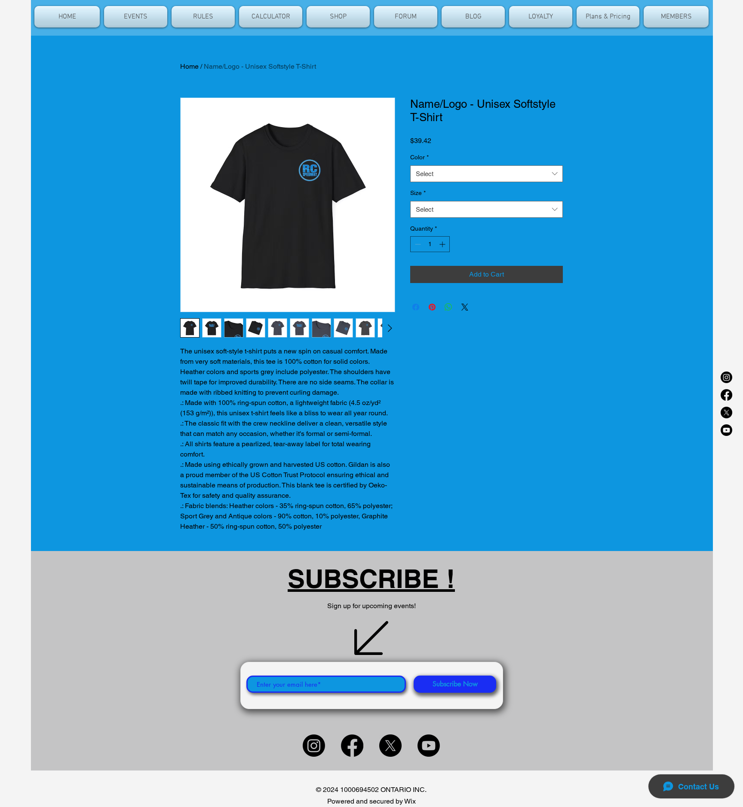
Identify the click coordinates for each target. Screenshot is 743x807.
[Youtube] (726, 430)
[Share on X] (465, 307)
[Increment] (443, 244)
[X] (726, 412)
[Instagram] (726, 377)
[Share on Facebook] (416, 307)
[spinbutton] (430, 244)
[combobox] (486, 173)
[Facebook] (726, 395)
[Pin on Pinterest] (432, 307)
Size (418, 192)
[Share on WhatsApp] (448, 307)
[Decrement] (416, 244)
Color (419, 157)
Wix (410, 801)
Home (189, 66)
